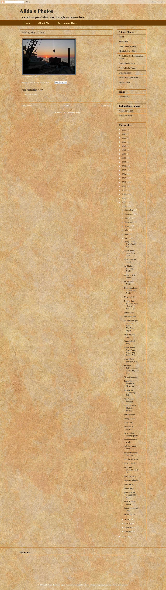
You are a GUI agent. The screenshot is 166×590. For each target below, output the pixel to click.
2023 (124, 138)
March (127, 523)
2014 (124, 174)
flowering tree (130, 514)
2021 (124, 146)
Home (27, 22)
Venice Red (129, 484)
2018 (124, 158)
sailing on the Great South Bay (130, 244)
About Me (43, 22)
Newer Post (27, 106)
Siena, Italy (128, 488)
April (127, 519)
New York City (130, 297)
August (128, 226)
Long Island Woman (127, 46)
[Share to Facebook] (63, 82)
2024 (124, 134)
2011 (124, 186)
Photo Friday (124, 96)
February (128, 527)
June (127, 234)
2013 (124, 178)
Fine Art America (126, 115)
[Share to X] (60, 82)
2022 (124, 142)
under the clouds (131, 480)
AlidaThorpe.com (126, 111)
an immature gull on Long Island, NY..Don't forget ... (131, 326)
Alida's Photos (36, 11)
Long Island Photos (127, 63)
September (129, 222)
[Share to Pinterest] (65, 82)
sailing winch (129, 418)
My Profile (123, 41)
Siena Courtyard (130, 377)
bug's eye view (130, 476)
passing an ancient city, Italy (130, 392)
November (129, 214)
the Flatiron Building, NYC (129, 268)
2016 (124, 166)
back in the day (130, 463)
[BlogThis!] (58, 82)
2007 (124, 202)
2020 (124, 150)
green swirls (129, 313)
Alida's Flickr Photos (127, 68)
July (126, 230)
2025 (124, 130)
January (128, 531)
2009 (124, 194)
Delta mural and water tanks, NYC (130, 290)
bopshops (108, 585)
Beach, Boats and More (128, 77)
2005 (124, 536)
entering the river (131, 459)
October (128, 218)
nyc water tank (130, 317)
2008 (124, 198)
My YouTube (124, 82)
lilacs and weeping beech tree (131, 469)
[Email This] (55, 82)
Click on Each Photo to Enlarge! (130, 408)
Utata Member (125, 73)
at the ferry (128, 423)
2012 (124, 182)
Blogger (125, 585)
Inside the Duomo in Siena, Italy (129, 383)
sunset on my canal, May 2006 (129, 253)
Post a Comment (31, 94)
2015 (124, 170)
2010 (124, 190)
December (129, 210)
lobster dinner (129, 414)
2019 (124, 154)
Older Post (106, 106)
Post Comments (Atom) (71, 112)
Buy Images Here (67, 22)
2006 (124, 206)
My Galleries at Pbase (128, 51)
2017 (124, 162)
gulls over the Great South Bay (130, 494)
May (127, 238)
